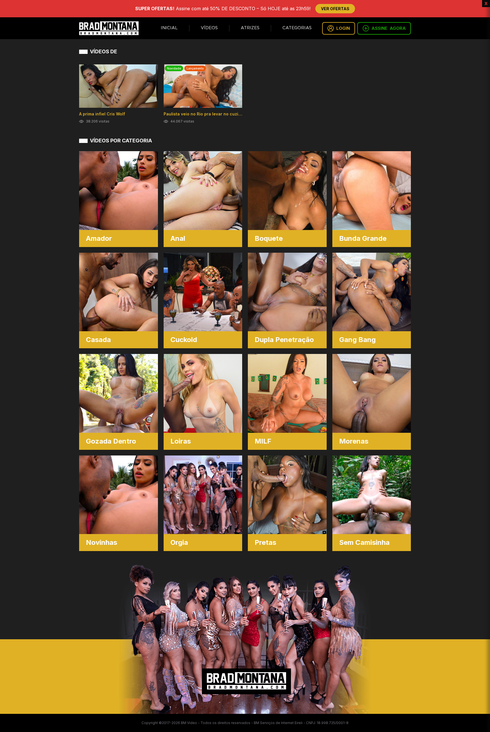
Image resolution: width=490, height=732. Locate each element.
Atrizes (250, 28)
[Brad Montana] (109, 28)
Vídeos (209, 28)
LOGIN (343, 28)
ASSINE (388, 28)
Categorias (297, 28)
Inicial (169, 28)
